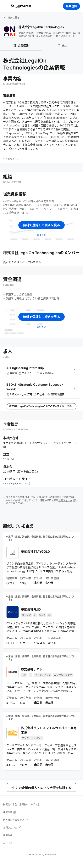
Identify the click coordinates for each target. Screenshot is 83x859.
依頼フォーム (65, 500)
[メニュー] (5, 6)
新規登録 (71, 6)
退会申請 (7, 843)
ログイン (41, 235)
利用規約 (7, 835)
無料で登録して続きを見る (41, 225)
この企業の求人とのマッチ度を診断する (43, 788)
